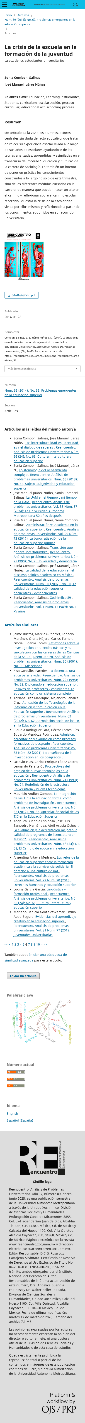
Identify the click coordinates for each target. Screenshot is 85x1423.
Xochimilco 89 (61, 597)
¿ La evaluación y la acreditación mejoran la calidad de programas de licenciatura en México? (47, 832)
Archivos (23, 15)
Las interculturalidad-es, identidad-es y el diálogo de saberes (46, 445)
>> (45, 944)
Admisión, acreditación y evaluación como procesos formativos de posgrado (45, 739)
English (12, 1113)
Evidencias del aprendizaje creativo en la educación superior (45, 918)
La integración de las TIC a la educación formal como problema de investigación (45, 798)
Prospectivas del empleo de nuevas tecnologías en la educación (42, 771)
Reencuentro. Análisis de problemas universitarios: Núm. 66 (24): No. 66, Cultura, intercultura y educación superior (46, 454)
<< (6, 944)
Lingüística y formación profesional (40, 891)
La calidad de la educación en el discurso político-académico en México (44, 572)
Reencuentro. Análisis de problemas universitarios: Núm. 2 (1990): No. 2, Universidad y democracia (46, 556)
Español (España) (20, 1120)
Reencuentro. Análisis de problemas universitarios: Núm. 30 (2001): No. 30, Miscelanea (46, 661)
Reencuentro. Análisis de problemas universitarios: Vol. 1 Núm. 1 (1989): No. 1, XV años (46, 606)
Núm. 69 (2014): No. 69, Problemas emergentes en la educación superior (40, 22)
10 (38, 944)
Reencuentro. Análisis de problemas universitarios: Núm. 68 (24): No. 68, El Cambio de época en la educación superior (47, 846)
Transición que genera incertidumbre (43, 549)
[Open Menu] (4, 4)
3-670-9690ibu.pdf (23, 295)
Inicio (8, 15)
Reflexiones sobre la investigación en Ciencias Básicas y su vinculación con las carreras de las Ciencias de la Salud (47, 650)
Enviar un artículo (23, 976)
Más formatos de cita (22, 369)
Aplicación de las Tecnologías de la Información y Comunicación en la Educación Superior (44, 707)
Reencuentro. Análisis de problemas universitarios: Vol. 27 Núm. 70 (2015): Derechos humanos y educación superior (45, 880)
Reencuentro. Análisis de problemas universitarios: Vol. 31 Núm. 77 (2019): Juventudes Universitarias (42, 930)
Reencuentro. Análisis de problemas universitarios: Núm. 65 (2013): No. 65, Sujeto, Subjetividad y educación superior (46, 481)
